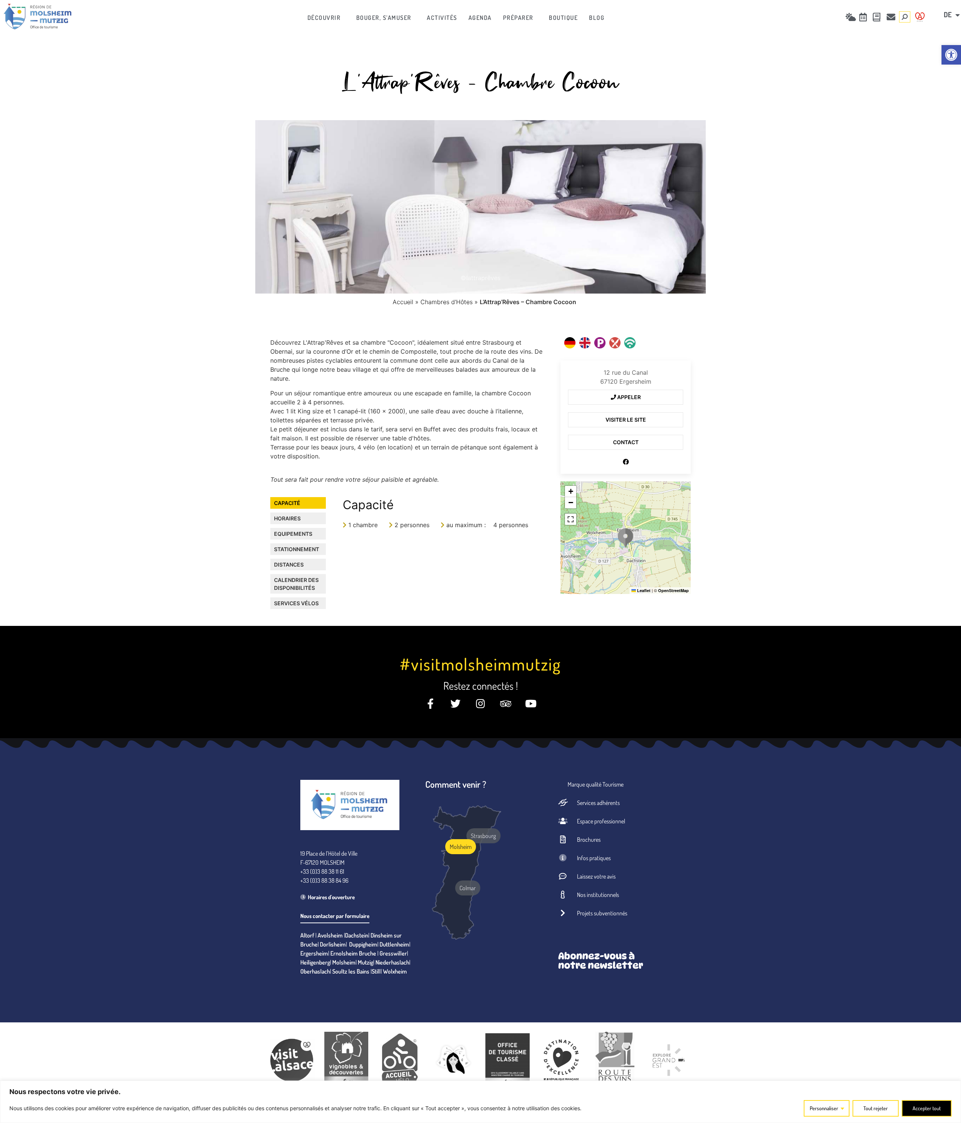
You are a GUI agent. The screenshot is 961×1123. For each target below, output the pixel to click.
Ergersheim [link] (314, 953)
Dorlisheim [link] (333, 944)
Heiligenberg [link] (315, 962)
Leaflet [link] (643, 590)
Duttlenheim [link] (394, 944)
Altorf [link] (307, 935)
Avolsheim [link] (330, 935)
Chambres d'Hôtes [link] (446, 302)
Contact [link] (626, 442)
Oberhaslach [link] (315, 971)
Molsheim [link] (343, 962)
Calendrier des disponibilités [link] (296, 584)
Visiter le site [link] (626, 419)
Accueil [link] (403, 302)
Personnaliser (824, 1108)
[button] (625, 537)
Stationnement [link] (296, 549)
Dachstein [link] (356, 935)
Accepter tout (927, 1108)
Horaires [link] (287, 518)
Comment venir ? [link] (455, 784)
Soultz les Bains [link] (350, 971)
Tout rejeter (875, 1108)
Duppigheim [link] (363, 944)
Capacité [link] (287, 503)
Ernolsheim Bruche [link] (353, 953)
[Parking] (600, 342)
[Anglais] (584, 342)
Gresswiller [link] (393, 953)
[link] (951, 55)
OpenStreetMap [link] (673, 590)
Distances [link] (289, 564)
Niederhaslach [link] (392, 962)
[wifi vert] (630, 342)
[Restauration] (615, 342)
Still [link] (376, 971)
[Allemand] (569, 342)
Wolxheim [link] (395, 971)
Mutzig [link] (365, 962)
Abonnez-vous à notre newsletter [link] (600, 960)
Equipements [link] (293, 534)
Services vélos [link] (296, 603)
